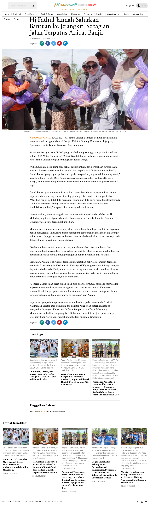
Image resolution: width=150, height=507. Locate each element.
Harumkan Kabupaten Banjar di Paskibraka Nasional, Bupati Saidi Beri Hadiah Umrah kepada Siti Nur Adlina (75, 379)
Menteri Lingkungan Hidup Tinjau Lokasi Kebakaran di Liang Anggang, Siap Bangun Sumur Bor (133, 477)
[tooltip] (126, 5)
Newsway (36, 38)
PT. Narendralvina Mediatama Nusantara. (27, 501)
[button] (32, 5)
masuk (44, 411)
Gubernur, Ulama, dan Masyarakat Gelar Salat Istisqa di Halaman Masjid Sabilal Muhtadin (43, 375)
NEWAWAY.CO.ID (40, 137)
